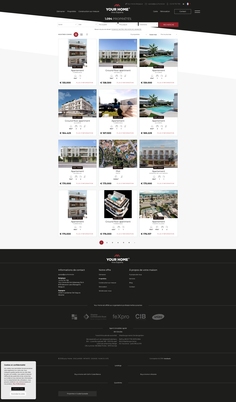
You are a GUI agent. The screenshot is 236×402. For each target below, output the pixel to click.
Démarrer (61, 11)
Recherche (168, 25)
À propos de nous (135, 274)
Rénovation (165, 11)
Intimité (86, 358)
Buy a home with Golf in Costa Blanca (87, 374)
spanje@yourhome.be (156, 4)
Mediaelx (167, 358)
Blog (131, 283)
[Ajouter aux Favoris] (94, 41)
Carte (155, 11)
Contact (182, 11)
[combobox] (67, 24)
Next (95, 54)
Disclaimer (77, 358)
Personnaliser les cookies (18, 394)
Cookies (94, 358)
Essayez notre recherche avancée (126, 29)
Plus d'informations (19, 384)
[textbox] (67, 24)
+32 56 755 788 (174, 4)
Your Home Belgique (135, 4)
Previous (60, 54)
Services (132, 279)
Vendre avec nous (105, 291)
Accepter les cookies (18, 389)
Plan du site (103, 358)
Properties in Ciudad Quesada (77, 394)
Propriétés (71, 11)
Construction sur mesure (89, 11)
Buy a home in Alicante (148, 374)
